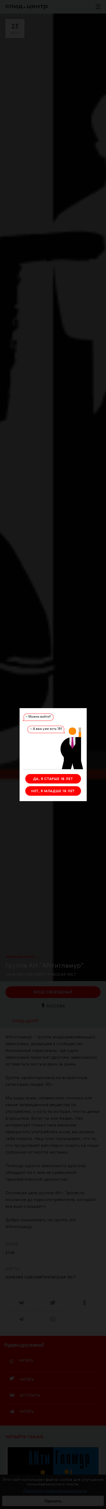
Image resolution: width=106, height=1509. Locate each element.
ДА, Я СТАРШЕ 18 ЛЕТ (53, 779)
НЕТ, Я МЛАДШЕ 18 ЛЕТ (53, 791)
